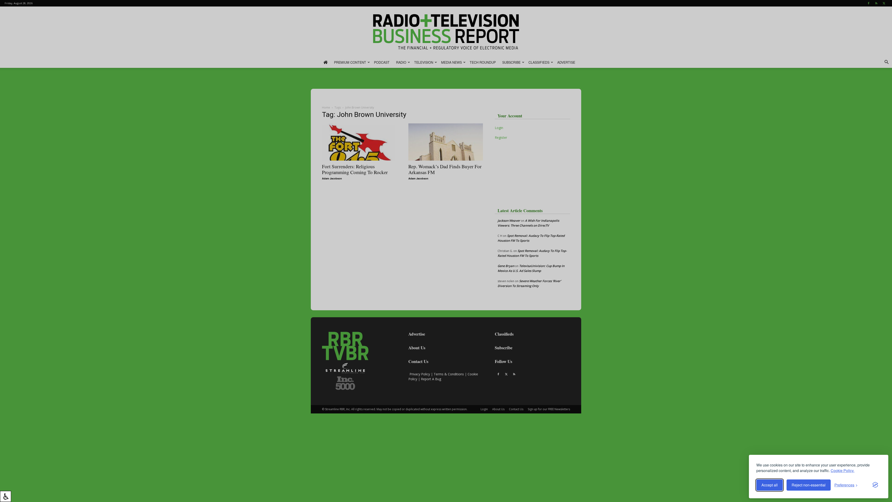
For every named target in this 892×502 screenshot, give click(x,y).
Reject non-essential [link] (809, 485)
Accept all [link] (769, 485)
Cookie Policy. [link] (842, 470)
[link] (5, 496)
